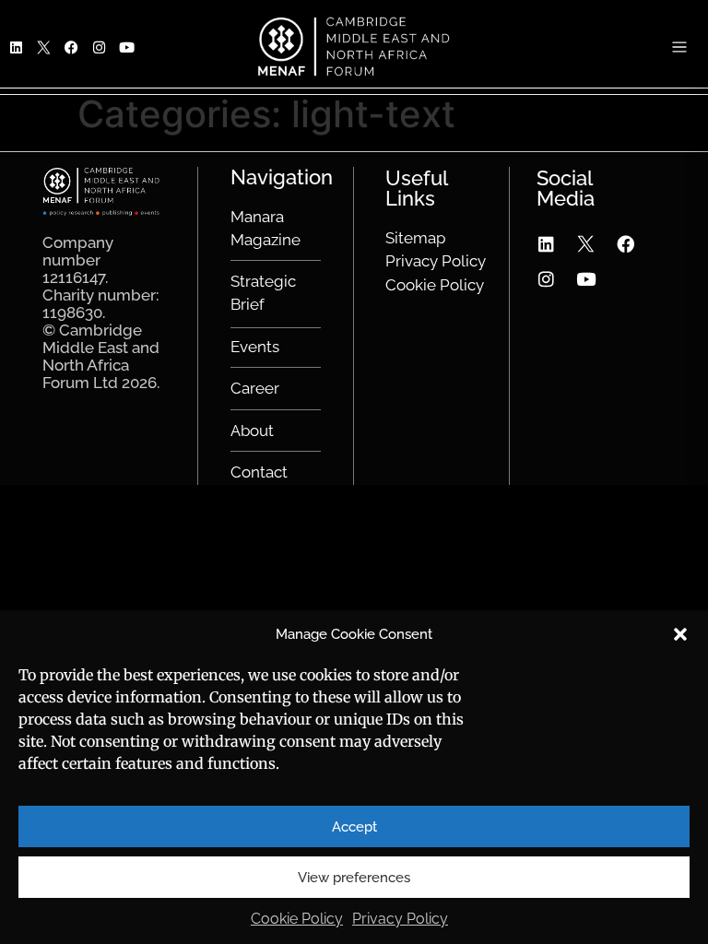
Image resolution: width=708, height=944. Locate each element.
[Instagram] (546, 279)
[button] (680, 634)
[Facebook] (625, 244)
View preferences (354, 877)
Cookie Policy (297, 918)
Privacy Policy (400, 918)
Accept (354, 827)
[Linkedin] (546, 244)
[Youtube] (586, 279)
